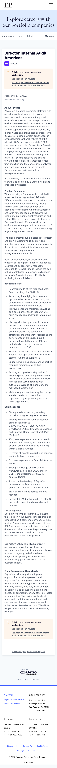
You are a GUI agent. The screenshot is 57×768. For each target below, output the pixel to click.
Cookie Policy (42, 746)
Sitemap (10, 746)
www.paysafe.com (14, 173)
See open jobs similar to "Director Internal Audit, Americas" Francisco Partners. (30, 83)
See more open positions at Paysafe (28, 651)
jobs (20, 36)
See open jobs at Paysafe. (24, 79)
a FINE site (28, 762)
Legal (18, 746)
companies (8, 36)
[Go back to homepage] (8, 5)
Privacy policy (22, 679)
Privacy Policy (28, 746)
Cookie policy (35, 679)
